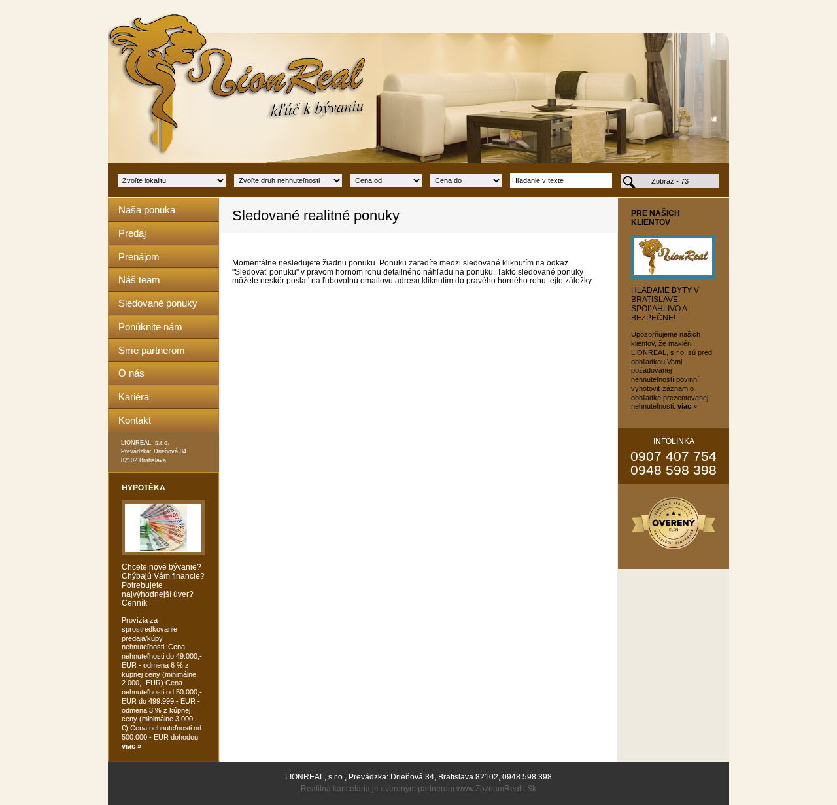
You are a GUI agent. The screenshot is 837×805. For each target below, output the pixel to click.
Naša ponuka (146, 209)
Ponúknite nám (150, 326)
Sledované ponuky (157, 303)
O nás (131, 373)
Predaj (132, 233)
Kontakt (134, 420)
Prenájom (139, 256)
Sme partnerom (151, 350)
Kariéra (133, 396)
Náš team (139, 279)
